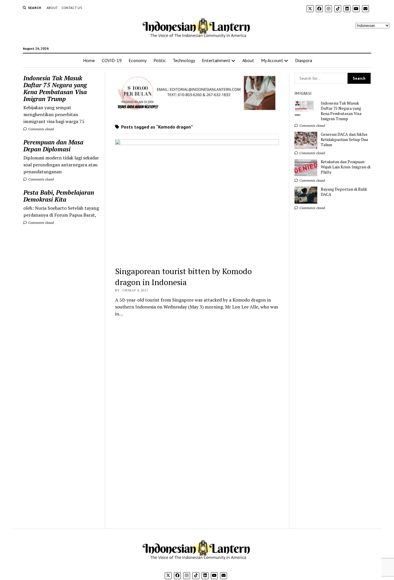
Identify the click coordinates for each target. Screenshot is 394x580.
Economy (138, 60)
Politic (159, 60)
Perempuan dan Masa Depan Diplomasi (53, 146)
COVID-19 (112, 60)
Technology (184, 60)
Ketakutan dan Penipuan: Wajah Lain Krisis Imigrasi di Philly (345, 167)
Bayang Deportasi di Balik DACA (344, 192)
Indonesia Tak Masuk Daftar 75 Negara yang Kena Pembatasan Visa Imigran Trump (55, 88)
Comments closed (40, 129)
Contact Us (71, 7)
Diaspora (303, 60)
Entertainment (216, 60)
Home (89, 60)
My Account (272, 60)
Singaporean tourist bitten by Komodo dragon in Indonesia (183, 276)
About (52, 7)
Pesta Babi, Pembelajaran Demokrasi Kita (58, 196)
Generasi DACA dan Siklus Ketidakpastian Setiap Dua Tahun (344, 139)
